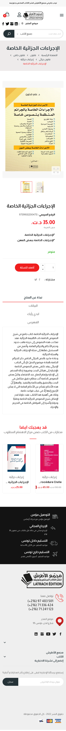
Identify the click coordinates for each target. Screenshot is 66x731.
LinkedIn (36, 634)
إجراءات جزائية (16, 477)
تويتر (54, 634)
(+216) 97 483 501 (40, 601)
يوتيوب (48, 634)
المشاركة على (39, 279)
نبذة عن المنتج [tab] (33, 297)
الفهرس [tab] (33, 322)
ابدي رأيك (33, 314)
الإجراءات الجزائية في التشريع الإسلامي (16, 482)
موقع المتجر (31, 23)
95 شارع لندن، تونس (43, 623)
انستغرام (42, 634)
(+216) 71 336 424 (40, 605)
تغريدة (36, 279)
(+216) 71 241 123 (41, 609)
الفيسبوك (60, 634)
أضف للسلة (27, 267)
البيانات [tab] (33, 305)
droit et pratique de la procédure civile (49, 482)
